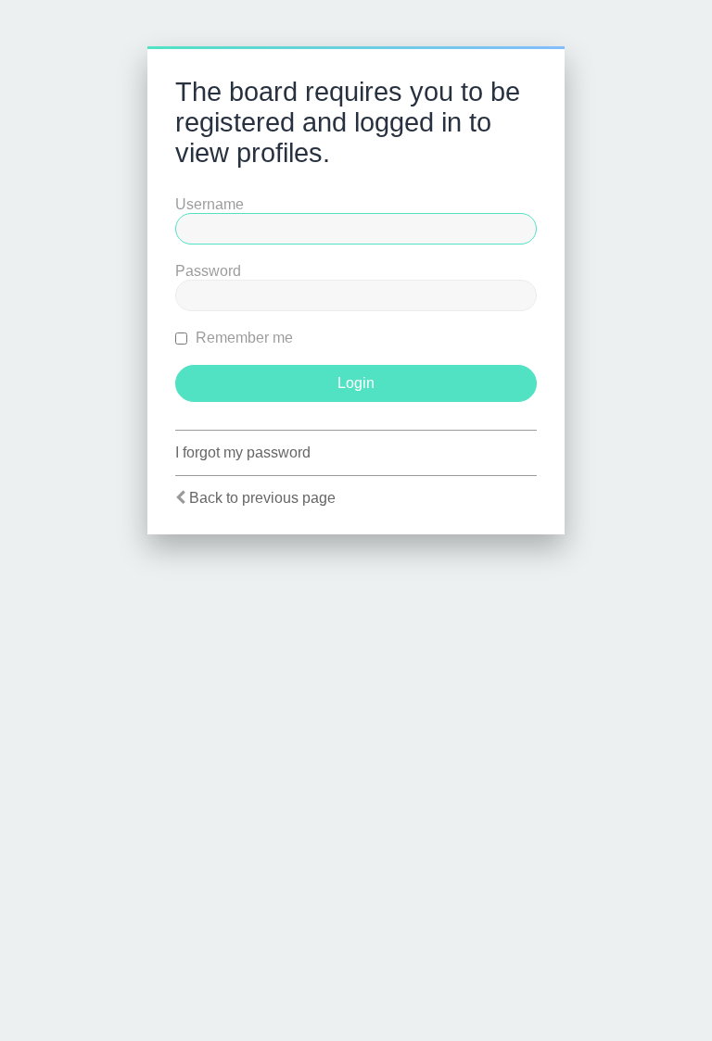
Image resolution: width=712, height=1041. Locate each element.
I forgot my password (243, 452)
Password (208, 271)
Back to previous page (262, 498)
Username (209, 204)
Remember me (242, 337)
